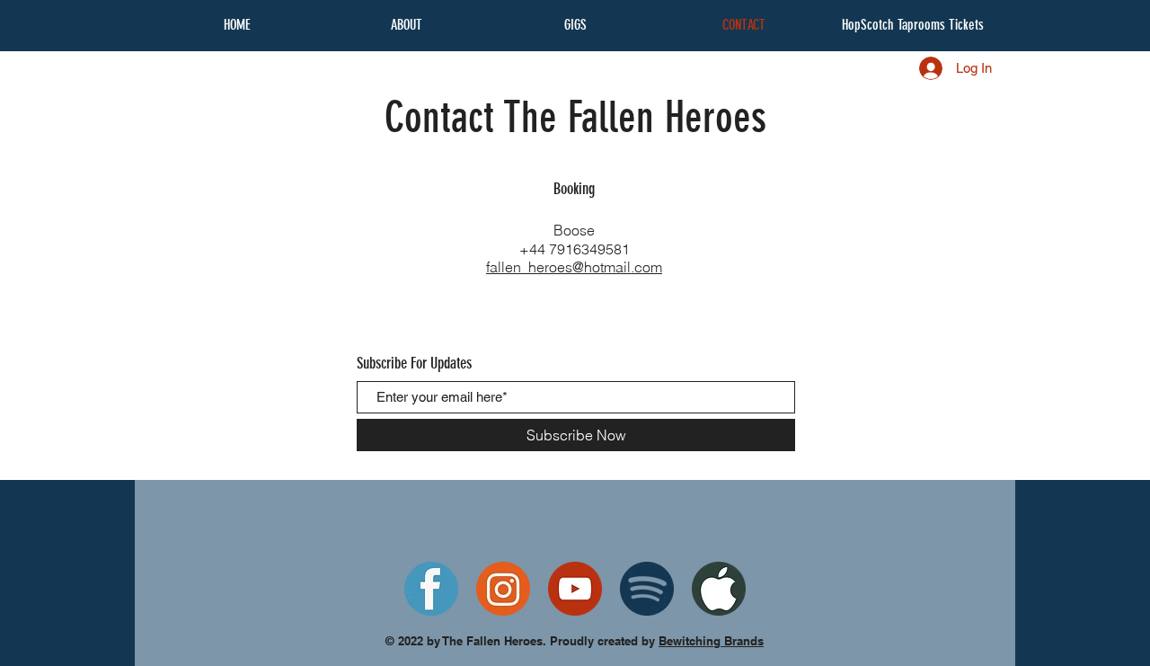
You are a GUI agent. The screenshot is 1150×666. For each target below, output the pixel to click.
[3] (503, 589)
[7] (719, 589)
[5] (431, 589)
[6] (647, 589)
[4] (575, 589)
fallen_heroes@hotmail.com (574, 267)
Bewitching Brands (711, 641)
